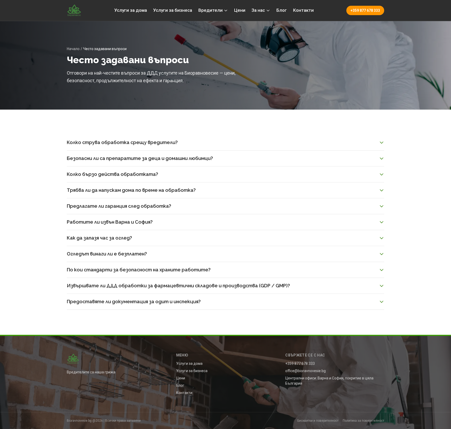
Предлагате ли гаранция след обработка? (119, 206)
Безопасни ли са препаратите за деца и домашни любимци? (140, 158)
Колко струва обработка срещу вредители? (122, 142)
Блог (281, 10)
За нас (258, 10)
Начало (73, 49)
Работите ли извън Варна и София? (110, 222)
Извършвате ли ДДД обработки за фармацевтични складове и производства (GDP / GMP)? (178, 285)
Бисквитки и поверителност (318, 420)
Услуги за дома (130, 10)
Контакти (303, 10)
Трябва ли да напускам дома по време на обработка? (131, 190)
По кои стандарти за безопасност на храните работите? (139, 269)
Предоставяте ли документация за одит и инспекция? (134, 301)
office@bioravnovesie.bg (305, 371)
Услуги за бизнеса (172, 10)
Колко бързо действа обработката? (112, 174)
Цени (239, 10)
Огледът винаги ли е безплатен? (107, 254)
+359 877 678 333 (365, 10)
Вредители (210, 10)
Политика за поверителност (363, 420)
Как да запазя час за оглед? (99, 238)
